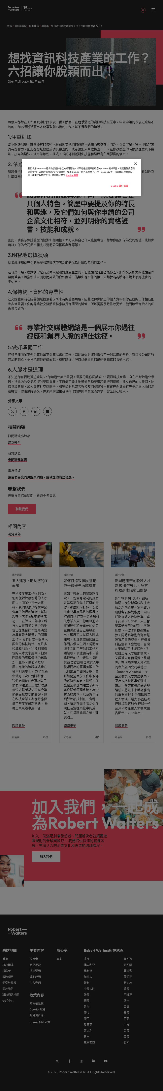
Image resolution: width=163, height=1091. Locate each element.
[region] (81, 177)
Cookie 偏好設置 (119, 185)
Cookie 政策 (72, 175)
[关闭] (135, 163)
